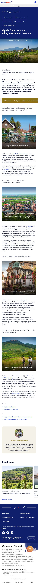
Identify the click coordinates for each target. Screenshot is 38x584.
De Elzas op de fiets (9, 407)
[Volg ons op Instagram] (3, 532)
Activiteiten (6, 521)
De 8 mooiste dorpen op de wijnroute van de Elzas (18, 417)
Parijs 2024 (5, 513)
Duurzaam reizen (7, 517)
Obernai (30, 226)
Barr (16, 300)
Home (4, 6)
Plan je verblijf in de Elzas (11, 409)
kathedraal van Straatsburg (19, 153)
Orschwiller (15, 393)
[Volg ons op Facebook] (7, 532)
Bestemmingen (25, 513)
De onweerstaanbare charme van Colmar (15, 419)
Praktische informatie (27, 517)
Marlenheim (7, 169)
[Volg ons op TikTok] (12, 532)
